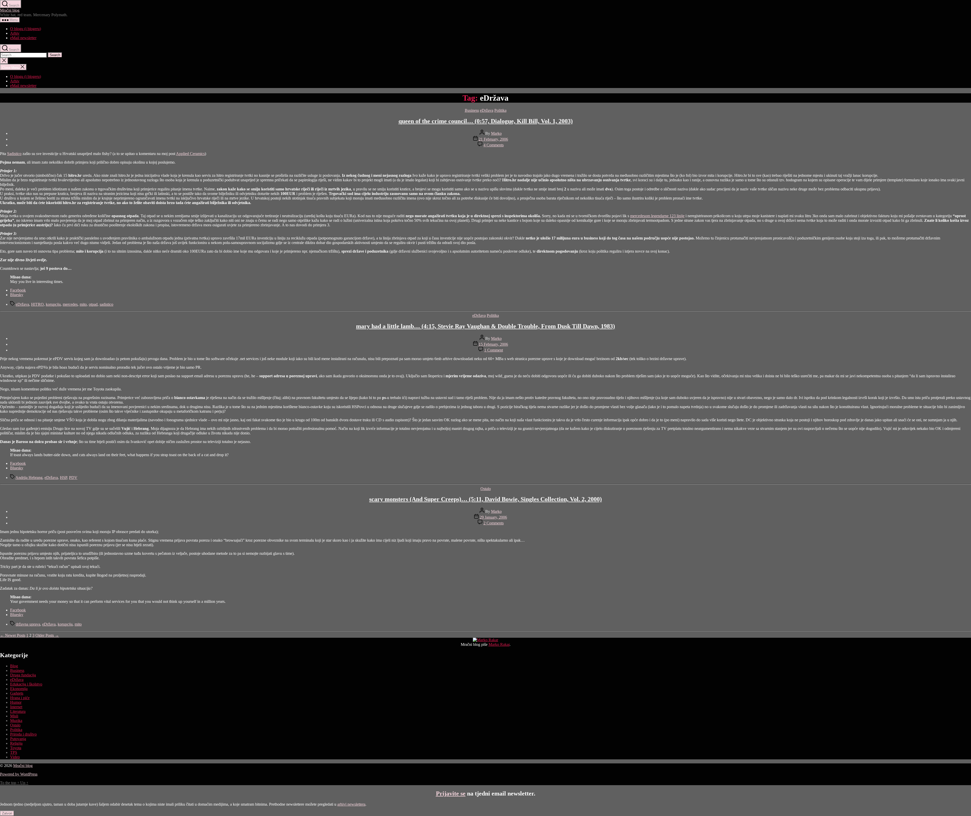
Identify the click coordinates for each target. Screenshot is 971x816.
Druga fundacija (23, 675)
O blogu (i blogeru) (25, 29)
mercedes (70, 304)
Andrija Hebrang (28, 477)
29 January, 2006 (493, 517)
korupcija (53, 304)
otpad (93, 304)
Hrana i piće (20, 698)
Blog (14, 666)
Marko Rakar (499, 644)
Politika (500, 110)
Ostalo (485, 489)
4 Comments (493, 145)
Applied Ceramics (190, 153)
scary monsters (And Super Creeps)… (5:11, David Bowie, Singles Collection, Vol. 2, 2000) (485, 499)
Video (15, 757)
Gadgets (16, 693)
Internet (16, 707)
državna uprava (28, 624)
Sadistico (14, 153)
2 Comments (493, 523)
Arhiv (14, 33)
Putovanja (18, 739)
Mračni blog (9, 10)
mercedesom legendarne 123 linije (657, 216)
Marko (496, 133)
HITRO (37, 304)
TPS (13, 752)
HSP (63, 477)
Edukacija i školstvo (26, 684)
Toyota (15, 748)
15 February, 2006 (493, 344)
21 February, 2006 (493, 139)
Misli (14, 716)
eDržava (486, 110)
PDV (73, 477)
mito (83, 304)
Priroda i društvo (23, 734)
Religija (16, 743)
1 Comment (493, 350)
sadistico (106, 304)
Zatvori (7, 813)
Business (472, 110)
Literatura (18, 711)
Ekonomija (19, 689)
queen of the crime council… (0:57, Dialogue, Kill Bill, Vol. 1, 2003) (486, 121)
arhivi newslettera (351, 804)
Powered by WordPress (18, 774)
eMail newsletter (23, 38)
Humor (15, 702)
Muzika (16, 720)
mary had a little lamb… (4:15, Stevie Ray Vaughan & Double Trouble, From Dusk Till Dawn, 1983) (485, 326)
